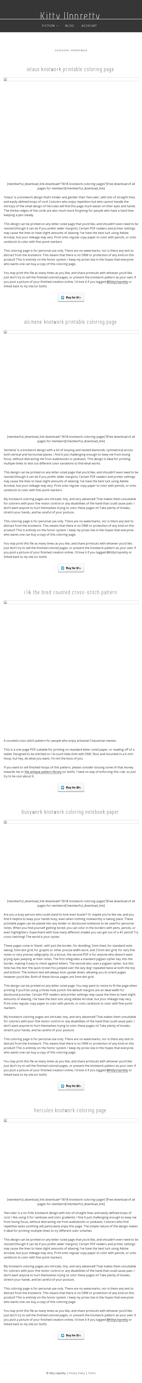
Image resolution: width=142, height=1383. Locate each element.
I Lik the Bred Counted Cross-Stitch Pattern (71, 592)
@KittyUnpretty (117, 282)
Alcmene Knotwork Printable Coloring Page (70, 322)
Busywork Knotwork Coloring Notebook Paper (71, 812)
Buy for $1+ (73, 297)
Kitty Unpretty (71, 16)
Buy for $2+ (73, 1086)
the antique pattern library (43, 772)
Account (89, 25)
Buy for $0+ (73, 787)
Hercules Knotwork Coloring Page (71, 1110)
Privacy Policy (77, 1373)
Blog (69, 25)
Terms (92, 1373)
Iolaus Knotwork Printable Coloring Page (71, 69)
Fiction (48, 25)
